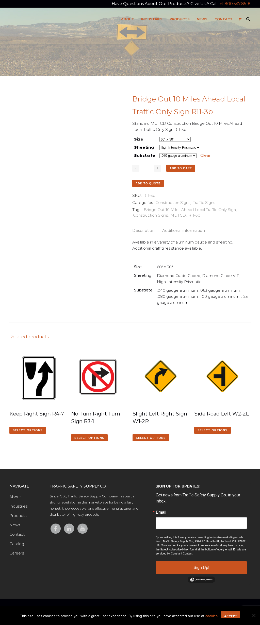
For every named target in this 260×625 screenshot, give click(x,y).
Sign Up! (201, 567)
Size (138, 139)
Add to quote (148, 183)
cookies (211, 616)
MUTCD (178, 215)
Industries (18, 506)
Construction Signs (172, 202)
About (15, 496)
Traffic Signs (204, 202)
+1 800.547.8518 (235, 3)
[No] (253, 615)
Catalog (16, 543)
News (14, 525)
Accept (230, 616)
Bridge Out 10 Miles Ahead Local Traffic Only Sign (190, 209)
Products (17, 515)
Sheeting (144, 147)
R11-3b (194, 215)
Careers (16, 553)
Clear (205, 155)
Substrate (144, 155)
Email (161, 512)
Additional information (183, 230)
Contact (17, 534)
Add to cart (181, 168)
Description (143, 230)
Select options (28, 430)
